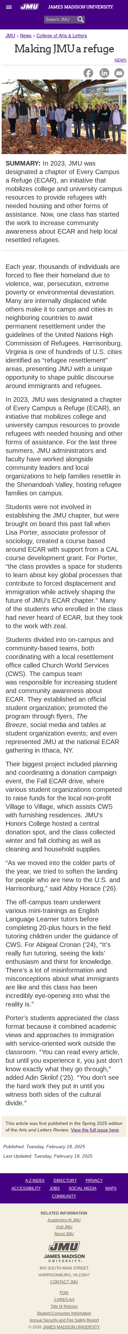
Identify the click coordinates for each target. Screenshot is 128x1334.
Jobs (55, 1188)
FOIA (64, 1292)
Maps (111, 1188)
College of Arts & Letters (61, 35)
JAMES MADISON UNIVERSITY (71, 1327)
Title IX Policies (64, 1306)
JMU (10, 35)
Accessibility (26, 1188)
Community (64, 1196)
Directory (65, 1180)
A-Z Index (35, 1180)
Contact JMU (64, 1282)
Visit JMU (64, 1227)
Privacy (94, 1180)
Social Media (82, 1188)
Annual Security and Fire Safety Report (64, 1320)
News (26, 35)
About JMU (64, 1234)
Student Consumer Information (64, 1313)
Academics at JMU (64, 1220)
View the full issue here (95, 1129)
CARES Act (64, 1299)
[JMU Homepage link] (64, 1261)
